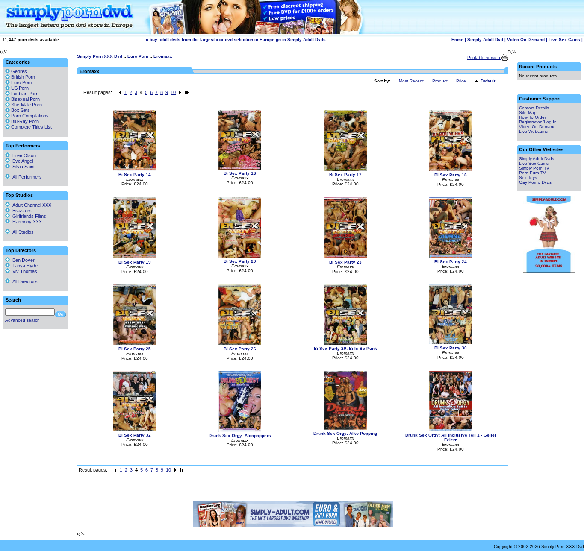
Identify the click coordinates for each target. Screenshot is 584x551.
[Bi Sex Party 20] (239, 256)
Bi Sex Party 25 (134, 348)
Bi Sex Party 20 (240, 261)
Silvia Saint (22, 166)
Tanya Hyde (24, 265)
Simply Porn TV (534, 168)
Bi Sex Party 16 (240, 173)
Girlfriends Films (28, 216)
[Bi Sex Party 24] (450, 256)
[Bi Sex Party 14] (134, 169)
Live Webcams (533, 131)
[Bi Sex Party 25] (134, 343)
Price (461, 81)
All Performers (26, 176)
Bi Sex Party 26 (240, 348)
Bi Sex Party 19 (134, 262)
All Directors (24, 281)
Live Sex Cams (564, 39)
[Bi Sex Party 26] (239, 343)
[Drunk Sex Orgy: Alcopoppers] (239, 430)
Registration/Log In (538, 122)
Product (440, 81)
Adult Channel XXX (30, 205)
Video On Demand (526, 39)
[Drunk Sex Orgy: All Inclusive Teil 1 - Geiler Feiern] (450, 430)
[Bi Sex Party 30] (450, 342)
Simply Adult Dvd (485, 39)
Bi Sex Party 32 (134, 435)
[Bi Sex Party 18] (450, 169)
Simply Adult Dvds (536, 158)
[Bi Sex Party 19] (134, 257)
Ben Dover (22, 260)
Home (457, 39)
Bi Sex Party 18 (450, 175)
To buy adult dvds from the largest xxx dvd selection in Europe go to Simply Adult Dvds (235, 39)
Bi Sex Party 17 (345, 174)
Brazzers (21, 210)
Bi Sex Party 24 (450, 261)
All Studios (22, 231)
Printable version (484, 57)
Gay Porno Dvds (535, 182)
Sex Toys (528, 177)
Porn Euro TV (532, 172)
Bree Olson (23, 155)
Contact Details (534, 108)
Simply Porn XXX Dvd (99, 56)
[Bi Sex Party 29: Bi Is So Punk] (345, 343)
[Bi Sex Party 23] (345, 257)
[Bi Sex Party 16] (239, 168)
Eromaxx (162, 56)
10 (173, 92)
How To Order (532, 117)
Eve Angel (21, 161)
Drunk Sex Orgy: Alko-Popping (345, 433)
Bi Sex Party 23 (345, 262)
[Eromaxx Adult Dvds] (478, 81)
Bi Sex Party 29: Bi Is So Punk (345, 348)
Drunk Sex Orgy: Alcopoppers (240, 435)
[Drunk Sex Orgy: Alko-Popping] (345, 428)
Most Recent (411, 81)
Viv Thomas (23, 271)
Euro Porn (137, 56)
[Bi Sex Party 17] (345, 169)
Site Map (528, 112)
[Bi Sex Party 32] (134, 430)
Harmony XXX (26, 221)
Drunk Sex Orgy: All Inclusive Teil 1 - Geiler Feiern (450, 437)
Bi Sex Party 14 (134, 174)
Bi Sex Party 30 (450, 348)
